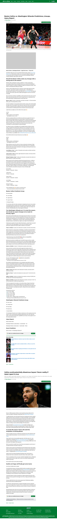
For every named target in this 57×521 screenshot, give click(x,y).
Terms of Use (29, 511)
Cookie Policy (38, 511)
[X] (51, 1)
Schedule (18, 1)
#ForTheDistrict (13, 257)
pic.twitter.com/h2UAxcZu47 (20, 187)
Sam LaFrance (8, 379)
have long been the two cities (18, 424)
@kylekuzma (22, 257)
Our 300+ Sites (38, 510)
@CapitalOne (27, 257)
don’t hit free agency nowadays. (21, 451)
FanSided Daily (47, 510)
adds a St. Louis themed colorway (22, 439)
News (12, 1)
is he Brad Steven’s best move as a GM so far (27, 132)
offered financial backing (21, 440)
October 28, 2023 (14, 142)
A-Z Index (19, 513)
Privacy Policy (20, 511)
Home (7, 364)
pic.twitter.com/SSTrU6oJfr (20, 296)
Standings (23, 1)
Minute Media (6, 515)
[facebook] (49, 1)
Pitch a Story (8, 511)
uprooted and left (26, 469)
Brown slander (28, 91)
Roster (26, 1)
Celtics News (11, 364)
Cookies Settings (30, 513)
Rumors (15, 1)
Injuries (29, 1)
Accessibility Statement (10, 513)
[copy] (11, 22)
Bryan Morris (8, 20)
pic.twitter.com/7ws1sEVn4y (13, 114)
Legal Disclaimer (48, 511)
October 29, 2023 (20, 238)
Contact (28, 510)
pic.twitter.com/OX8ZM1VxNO (11, 259)
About (7, 510)
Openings (19, 510)
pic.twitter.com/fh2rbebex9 (13, 141)
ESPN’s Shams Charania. (29, 414)
